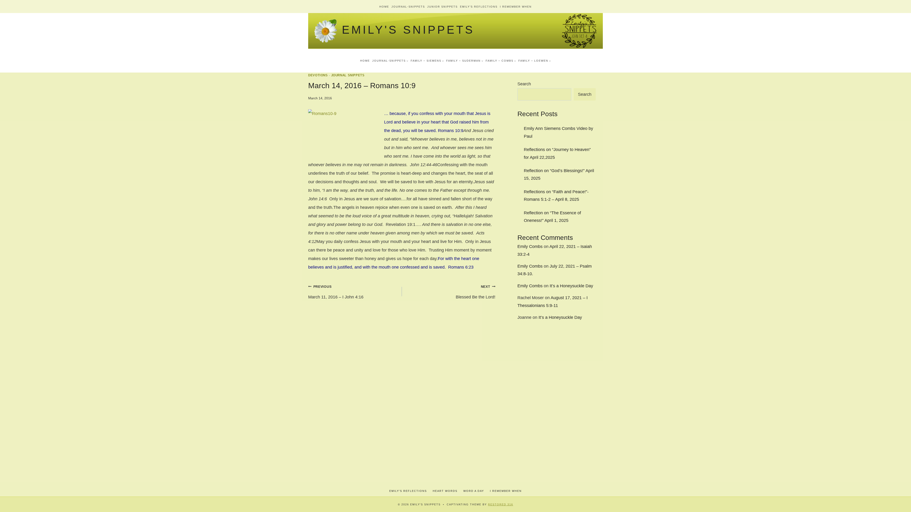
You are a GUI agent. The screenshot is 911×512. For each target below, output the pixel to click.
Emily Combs (530, 246)
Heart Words (445, 490)
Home (384, 6)
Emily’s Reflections (478, 6)
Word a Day (473, 490)
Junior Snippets (442, 6)
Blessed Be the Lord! (475, 292)
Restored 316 (500, 504)
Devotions (318, 75)
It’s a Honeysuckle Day (571, 285)
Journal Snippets (348, 75)
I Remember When (516, 6)
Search (524, 84)
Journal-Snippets (408, 6)
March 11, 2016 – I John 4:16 (335, 292)
